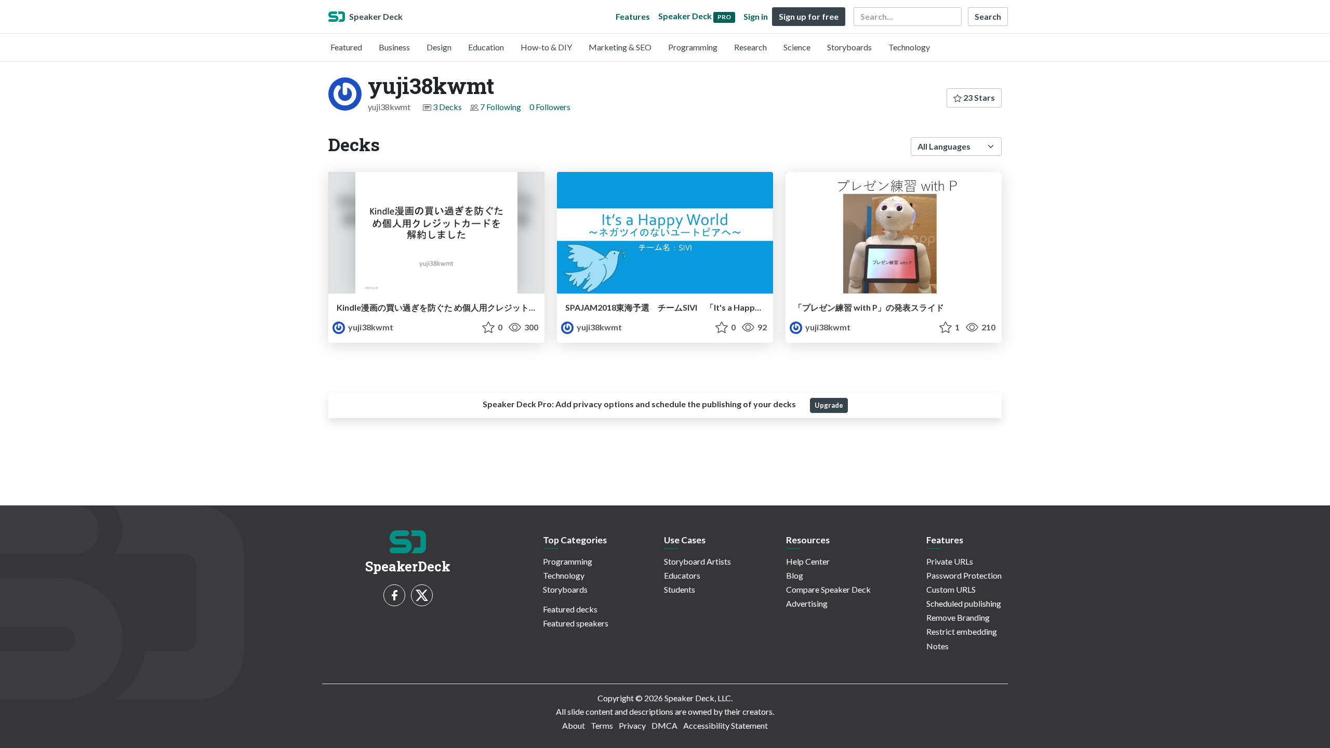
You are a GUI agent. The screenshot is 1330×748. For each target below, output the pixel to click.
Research (750, 47)
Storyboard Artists (697, 561)
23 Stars (978, 97)
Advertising (807, 603)
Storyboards (849, 47)
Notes (937, 646)
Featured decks (570, 609)
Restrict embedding (961, 631)
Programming (692, 47)
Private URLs (949, 561)
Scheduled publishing (963, 603)
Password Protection (964, 575)
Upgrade (829, 405)
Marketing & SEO (620, 47)
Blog (794, 575)
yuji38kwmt (370, 327)
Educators (682, 575)
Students (679, 589)
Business (394, 47)
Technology (909, 47)
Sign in (755, 16)
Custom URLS (951, 589)
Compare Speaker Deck (828, 589)
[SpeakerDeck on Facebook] (394, 595)
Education (486, 47)
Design (439, 47)
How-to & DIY (546, 47)
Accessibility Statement (725, 725)
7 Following (500, 107)
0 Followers (549, 107)
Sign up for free (809, 16)
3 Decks (447, 107)
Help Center (808, 561)
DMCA (664, 725)
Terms (602, 725)
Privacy (632, 725)
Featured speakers (575, 623)
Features (633, 16)
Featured (346, 47)
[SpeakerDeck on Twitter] (422, 595)
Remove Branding (958, 617)
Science (796, 47)
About (573, 725)
